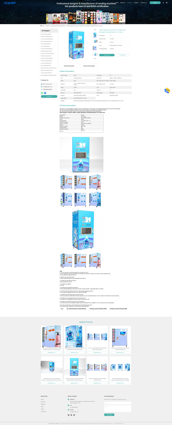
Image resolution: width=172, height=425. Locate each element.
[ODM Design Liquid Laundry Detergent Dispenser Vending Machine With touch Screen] (52, 367)
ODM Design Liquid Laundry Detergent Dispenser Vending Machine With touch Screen (52, 379)
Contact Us (43, 411)
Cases (42, 409)
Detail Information (69, 66)
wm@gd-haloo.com (47, 86)
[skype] (45, 93)
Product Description (89, 66)
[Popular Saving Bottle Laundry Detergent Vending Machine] (97, 367)
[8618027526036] (71, 415)
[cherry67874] (74, 415)
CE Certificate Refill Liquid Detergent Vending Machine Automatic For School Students (51, 348)
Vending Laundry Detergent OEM (98, 308)
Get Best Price (107, 55)
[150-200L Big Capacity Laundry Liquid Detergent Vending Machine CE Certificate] (120, 367)
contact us (144, 2)
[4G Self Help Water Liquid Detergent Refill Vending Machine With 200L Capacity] (74, 367)
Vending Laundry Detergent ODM (118, 308)
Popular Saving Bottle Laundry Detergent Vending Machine (97, 379)
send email (109, 414)
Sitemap (57, 423)
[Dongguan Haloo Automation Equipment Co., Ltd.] (11, 2)
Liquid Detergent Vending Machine (58, 25)
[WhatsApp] (42, 93)
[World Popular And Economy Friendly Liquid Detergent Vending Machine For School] (75, 44)
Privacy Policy (51, 423)
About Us (43, 401)
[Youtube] (69, 415)
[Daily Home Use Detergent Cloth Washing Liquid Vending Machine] (120, 336)
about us (122, 2)
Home (117, 2)
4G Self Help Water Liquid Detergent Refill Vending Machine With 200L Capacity (75, 379)
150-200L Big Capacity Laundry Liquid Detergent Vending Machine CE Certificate (120, 379)
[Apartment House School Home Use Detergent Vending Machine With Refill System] (74, 336)
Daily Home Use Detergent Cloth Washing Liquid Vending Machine (120, 348)
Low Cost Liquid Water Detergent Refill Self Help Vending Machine (97, 348)
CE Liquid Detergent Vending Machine (76, 308)
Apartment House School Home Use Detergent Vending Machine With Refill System (75, 348)
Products (48, 25)
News (42, 406)
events (136, 2)
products (129, 2)
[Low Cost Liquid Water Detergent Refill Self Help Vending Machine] (97, 336)
